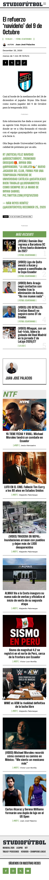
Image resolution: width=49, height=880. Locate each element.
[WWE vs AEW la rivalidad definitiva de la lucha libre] (24, 685)
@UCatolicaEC (37, 179)
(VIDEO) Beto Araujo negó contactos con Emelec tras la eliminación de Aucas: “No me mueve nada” (31, 289)
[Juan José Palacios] (5, 44)
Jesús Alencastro (28, 445)
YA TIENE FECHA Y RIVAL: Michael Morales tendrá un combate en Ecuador (24, 437)
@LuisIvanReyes (29, 183)
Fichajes (8, 39)
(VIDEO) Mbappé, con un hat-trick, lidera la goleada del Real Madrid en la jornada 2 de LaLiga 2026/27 (32, 335)
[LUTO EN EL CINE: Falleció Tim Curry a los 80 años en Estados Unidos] (24, 469)
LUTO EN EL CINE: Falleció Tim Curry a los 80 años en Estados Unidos (24, 488)
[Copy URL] (24, 63)
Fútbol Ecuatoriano (27, 255)
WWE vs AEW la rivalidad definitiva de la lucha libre (24, 704)
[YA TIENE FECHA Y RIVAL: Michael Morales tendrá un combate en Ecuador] (24, 416)
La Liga (21, 346)
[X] (11, 63)
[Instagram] (13, 871)
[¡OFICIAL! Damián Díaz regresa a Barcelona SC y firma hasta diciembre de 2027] (9, 245)
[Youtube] (28, 871)
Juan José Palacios (25, 44)
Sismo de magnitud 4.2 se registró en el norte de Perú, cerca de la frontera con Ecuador (24, 653)
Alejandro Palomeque (28, 495)
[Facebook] (5, 63)
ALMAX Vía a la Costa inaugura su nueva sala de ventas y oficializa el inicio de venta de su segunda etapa (24, 598)
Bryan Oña (27, 216)
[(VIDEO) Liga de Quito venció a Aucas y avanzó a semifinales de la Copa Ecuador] (9, 266)
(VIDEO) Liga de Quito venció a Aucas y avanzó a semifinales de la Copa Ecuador (32, 267)
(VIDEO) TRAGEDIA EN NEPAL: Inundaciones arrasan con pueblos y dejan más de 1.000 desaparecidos (24, 542)
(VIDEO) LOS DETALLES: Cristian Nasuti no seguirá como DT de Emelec (30, 312)
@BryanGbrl (10, 167)
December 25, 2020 (34, 207)
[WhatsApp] (18, 63)
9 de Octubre (15, 216)
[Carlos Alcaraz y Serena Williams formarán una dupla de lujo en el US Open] (24, 791)
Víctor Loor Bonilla (28, 662)
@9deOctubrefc (12, 158)
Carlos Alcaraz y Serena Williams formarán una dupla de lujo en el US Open (24, 812)
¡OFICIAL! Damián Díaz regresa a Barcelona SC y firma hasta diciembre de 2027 (32, 246)
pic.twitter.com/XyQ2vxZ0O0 (20, 195)
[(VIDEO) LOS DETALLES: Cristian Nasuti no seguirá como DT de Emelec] (9, 311)
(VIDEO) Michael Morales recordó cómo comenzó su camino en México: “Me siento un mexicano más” (24, 758)
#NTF (16, 445)
